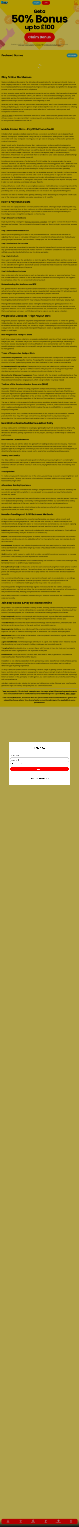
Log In (39, 769)
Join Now (39, 775)
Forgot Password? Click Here (39, 778)
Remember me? (17, 764)
